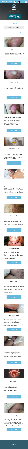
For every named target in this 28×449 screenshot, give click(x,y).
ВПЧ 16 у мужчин (14, 348)
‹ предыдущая (12, 433)
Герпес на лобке (14, 215)
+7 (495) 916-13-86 (6, 1)
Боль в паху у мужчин (14, 415)
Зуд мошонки (14, 48)
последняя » (21, 435)
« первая (5, 433)
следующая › (12, 435)
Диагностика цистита (14, 148)
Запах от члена (14, 82)
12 (3, 434)
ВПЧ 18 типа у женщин (14, 315)
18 (26, 434)
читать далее (14, 63)
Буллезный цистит (14, 381)
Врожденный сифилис (14, 248)
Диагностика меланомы (14, 181)
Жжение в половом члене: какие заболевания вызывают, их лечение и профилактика (13, 116)
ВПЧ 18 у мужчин (14, 281)
